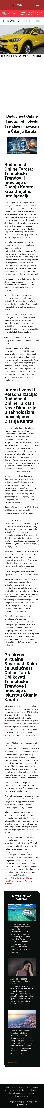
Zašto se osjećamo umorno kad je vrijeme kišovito (20, 981)
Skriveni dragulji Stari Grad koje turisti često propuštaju (20, 926)
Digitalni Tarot (26, 878)
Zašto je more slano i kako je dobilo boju (19, 1031)
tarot (6, 723)
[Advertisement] (22, 88)
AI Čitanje (15, 878)
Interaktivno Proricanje (14, 881)
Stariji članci (13, 1062)
